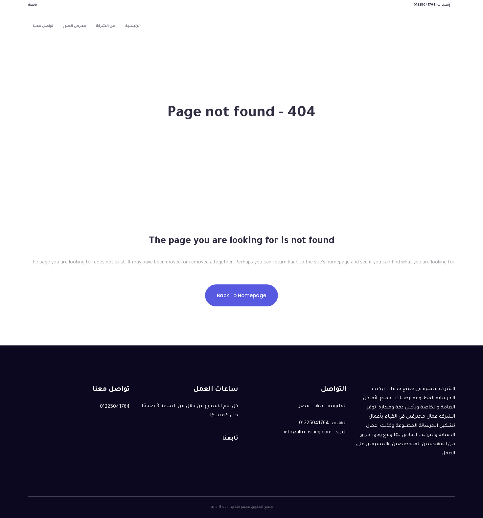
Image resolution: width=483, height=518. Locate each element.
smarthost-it (220, 507)
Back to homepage (241, 295)
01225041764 (424, 5)
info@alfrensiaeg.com (308, 432)
